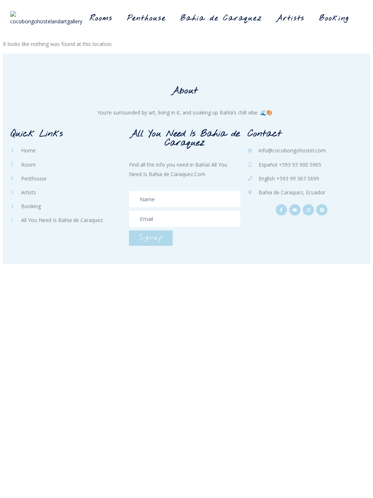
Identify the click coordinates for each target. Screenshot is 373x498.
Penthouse (146, 18)
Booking (334, 18)
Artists (290, 18)
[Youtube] (295, 209)
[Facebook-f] (281, 209)
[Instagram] (308, 209)
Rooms (101, 18)
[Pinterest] (321, 209)
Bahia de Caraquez (221, 18)
